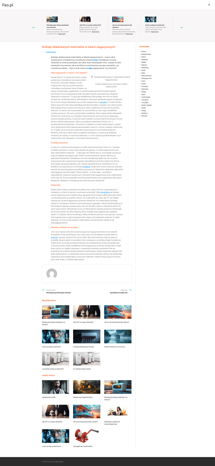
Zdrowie (144, 116)
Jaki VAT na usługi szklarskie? (90, 25)
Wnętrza (144, 113)
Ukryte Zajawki (146, 105)
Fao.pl (7, 5)
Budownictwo (51, 52)
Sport (143, 94)
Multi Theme (59, 461)
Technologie (145, 97)
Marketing (144, 68)
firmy (95, 60)
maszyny (54, 237)
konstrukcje (105, 192)
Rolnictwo (144, 89)
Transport (144, 100)
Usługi (143, 110)
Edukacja (144, 59)
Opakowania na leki (48, 397)
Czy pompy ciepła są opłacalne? (53, 369)
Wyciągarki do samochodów (82, 446)
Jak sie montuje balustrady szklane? (116, 322)
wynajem (103, 102)
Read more (62, 34)
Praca (143, 81)
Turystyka (144, 102)
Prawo (143, 84)
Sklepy (143, 92)
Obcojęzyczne (146, 78)
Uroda (143, 108)
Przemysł (144, 86)
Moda (143, 70)
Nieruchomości (146, 76)
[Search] (209, 5)
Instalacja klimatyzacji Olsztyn (83, 347)
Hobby (143, 62)
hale (90, 68)
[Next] (181, 27)
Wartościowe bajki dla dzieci (83, 397)
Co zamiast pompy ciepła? (82, 369)
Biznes (143, 51)
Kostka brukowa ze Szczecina (114, 347)
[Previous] (33, 27)
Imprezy (144, 65)
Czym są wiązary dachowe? (154, 25)
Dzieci (143, 57)
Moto (143, 73)
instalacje (86, 167)
